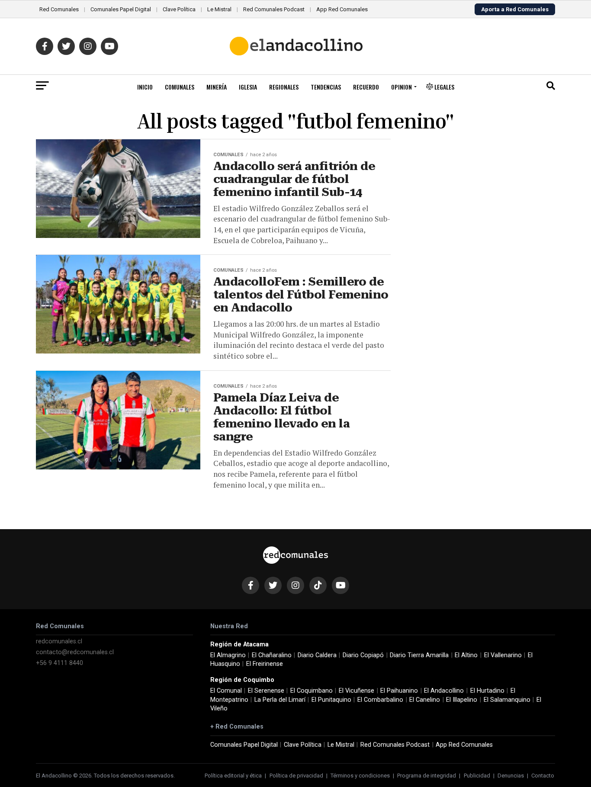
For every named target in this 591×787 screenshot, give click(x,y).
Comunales (179, 86)
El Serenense (266, 690)
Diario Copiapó (363, 655)
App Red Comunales (342, 9)
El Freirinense (264, 664)
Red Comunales (59, 9)
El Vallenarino (503, 655)
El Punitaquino (331, 699)
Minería (216, 86)
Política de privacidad (296, 775)
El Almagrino (228, 655)
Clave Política (179, 9)
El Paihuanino (399, 690)
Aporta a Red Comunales (515, 9)
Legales (443, 86)
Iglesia (248, 86)
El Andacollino (444, 690)
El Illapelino (461, 699)
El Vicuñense (356, 690)
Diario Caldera (317, 655)
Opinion (401, 86)
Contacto (542, 775)
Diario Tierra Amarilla (419, 655)
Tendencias (326, 86)
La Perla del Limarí (279, 699)
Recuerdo (366, 86)
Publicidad (477, 775)
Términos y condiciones (360, 775)
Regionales (284, 86)
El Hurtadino (487, 690)
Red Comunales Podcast (274, 9)
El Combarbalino (380, 699)
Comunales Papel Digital (120, 9)
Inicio (145, 86)
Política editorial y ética (233, 775)
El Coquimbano (311, 690)
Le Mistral (219, 9)
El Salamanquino (507, 699)
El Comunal (226, 690)
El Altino (466, 655)
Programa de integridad (426, 775)
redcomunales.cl (59, 641)
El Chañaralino (272, 655)
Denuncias (511, 775)
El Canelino (424, 699)
